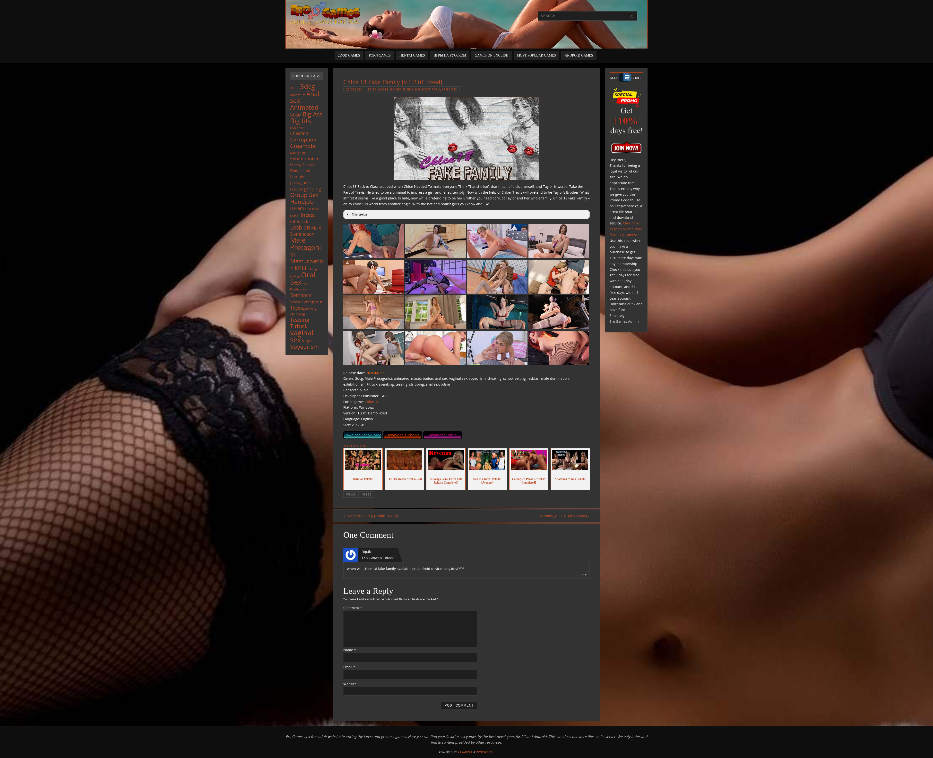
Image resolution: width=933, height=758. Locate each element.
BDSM (296, 115)
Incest (308, 214)
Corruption (303, 139)
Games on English (405, 89)
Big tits (300, 120)
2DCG (294, 88)
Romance (300, 295)
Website (349, 684)
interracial (300, 221)
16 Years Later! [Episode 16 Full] (370, 515)
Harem (297, 208)
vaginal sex (301, 336)
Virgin (307, 341)
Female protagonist (301, 179)
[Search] (631, 17)
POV (305, 283)
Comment (352, 607)
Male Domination (305, 231)
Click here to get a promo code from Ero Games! (626, 229)
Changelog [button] (359, 214)
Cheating (299, 133)
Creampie (302, 146)
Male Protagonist (305, 247)
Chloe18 (371, 401)
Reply (582, 575)
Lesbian (300, 227)
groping (312, 188)
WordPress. (485, 752)
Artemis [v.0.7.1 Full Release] (565, 515)
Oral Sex (302, 278)
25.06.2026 (354, 89)
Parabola (465, 752)
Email (349, 667)
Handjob (302, 202)
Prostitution (298, 289)
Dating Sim (297, 153)
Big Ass (312, 114)
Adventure (297, 95)
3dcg (307, 86)
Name (349, 650)
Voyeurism (304, 347)
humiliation (312, 209)
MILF (301, 268)
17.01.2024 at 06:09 (378, 558)
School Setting (302, 301)
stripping (297, 314)
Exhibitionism (305, 159)
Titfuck (299, 326)
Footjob (296, 189)
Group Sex (304, 195)
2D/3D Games (378, 89)
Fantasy (296, 165)
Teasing (299, 319)
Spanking (308, 308)
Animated (304, 107)
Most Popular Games (439, 89)
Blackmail (298, 127)
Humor (295, 216)
